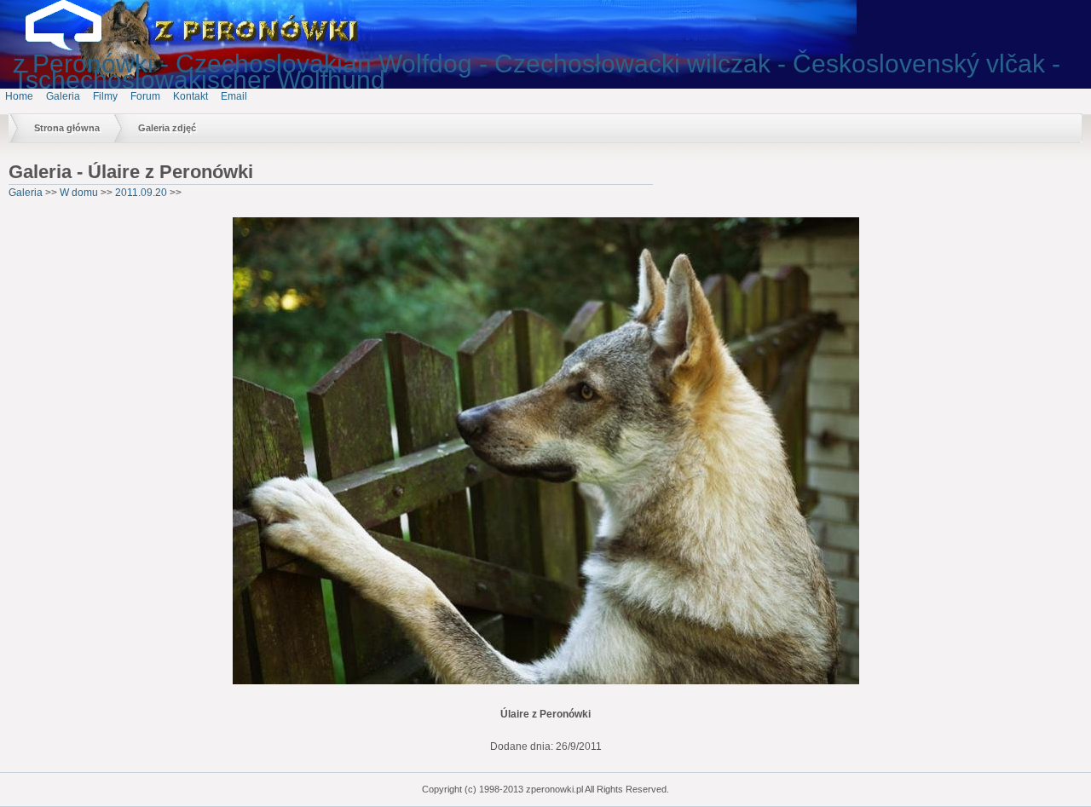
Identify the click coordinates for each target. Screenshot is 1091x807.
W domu (79, 193)
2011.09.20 (141, 193)
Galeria (63, 96)
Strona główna (67, 128)
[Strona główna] (77, 47)
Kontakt (190, 96)
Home (19, 96)
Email (234, 96)
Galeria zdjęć (167, 128)
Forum (145, 96)
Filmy (105, 96)
